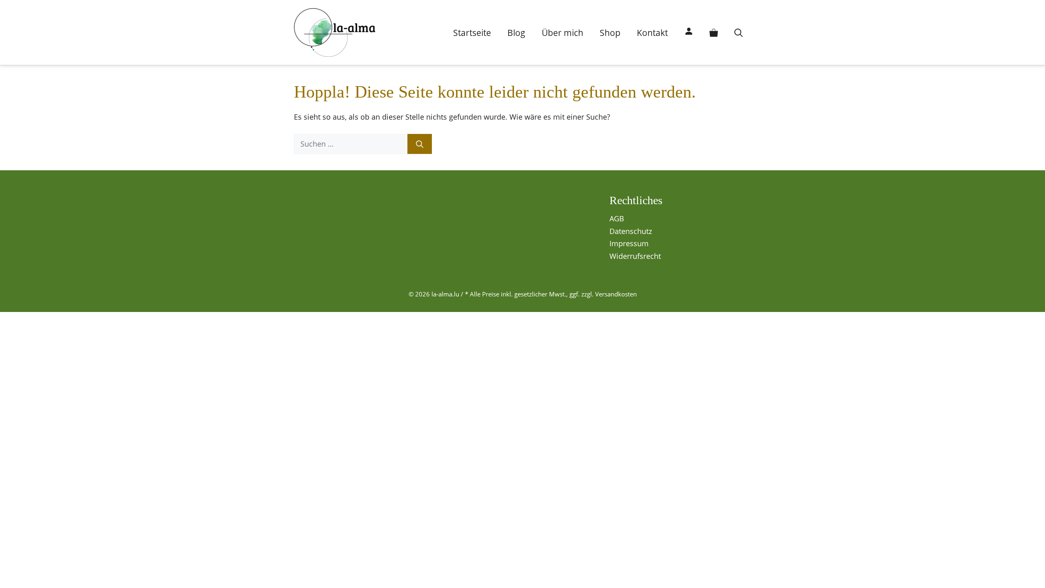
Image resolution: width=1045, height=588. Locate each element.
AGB (616, 218)
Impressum (629, 243)
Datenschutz (630, 231)
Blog (516, 32)
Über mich (562, 32)
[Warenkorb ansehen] (713, 32)
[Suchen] (419, 144)
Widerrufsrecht (635, 256)
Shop (610, 32)
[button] (738, 32)
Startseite (472, 32)
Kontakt (652, 32)
